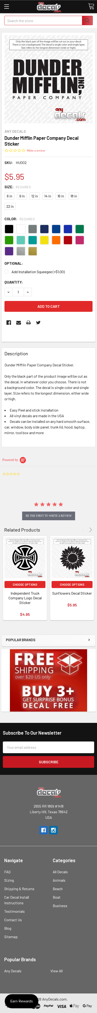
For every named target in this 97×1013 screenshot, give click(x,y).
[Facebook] (8, 322)
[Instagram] (53, 830)
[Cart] (91, 6)
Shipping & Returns (19, 888)
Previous (84, 530)
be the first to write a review (49, 515)
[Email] (18, 322)
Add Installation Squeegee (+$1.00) (38, 271)
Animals (59, 880)
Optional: (13, 263)
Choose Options (25, 584)
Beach (58, 888)
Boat (57, 897)
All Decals (60, 871)
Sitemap (11, 936)
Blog (7, 928)
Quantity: (13, 282)
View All (56, 971)
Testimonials (14, 911)
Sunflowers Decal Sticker (72, 593)
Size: (17, 186)
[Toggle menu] (6, 6)
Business (60, 905)
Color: (19, 218)
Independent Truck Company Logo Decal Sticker (25, 598)
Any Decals (12, 971)
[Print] (28, 322)
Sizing (9, 880)
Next (90, 530)
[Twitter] (38, 322)
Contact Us (13, 919)
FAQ (7, 871)
